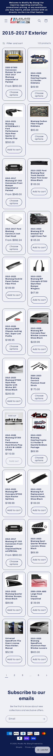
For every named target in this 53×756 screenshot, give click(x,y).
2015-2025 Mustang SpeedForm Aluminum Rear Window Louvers (39, 643)
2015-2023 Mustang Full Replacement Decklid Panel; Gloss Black (38, 494)
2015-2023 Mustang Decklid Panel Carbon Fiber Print (13, 280)
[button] (6, 20)
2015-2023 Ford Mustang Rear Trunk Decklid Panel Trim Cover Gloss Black (39, 175)
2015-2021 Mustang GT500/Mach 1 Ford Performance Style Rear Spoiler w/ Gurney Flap (12, 129)
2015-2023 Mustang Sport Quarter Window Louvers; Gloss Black (39, 543)
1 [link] (6, 675)
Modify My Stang (25, 743)
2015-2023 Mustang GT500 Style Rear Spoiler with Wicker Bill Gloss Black (13, 384)
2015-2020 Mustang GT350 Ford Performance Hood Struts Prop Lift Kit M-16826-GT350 (13, 442)
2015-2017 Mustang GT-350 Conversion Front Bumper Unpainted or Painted (13, 184)
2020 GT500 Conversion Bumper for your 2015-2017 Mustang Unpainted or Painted (13, 74)
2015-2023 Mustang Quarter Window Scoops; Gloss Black (13, 595)
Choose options (13, 93)
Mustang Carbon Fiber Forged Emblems (39, 123)
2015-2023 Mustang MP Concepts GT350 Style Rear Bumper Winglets (39, 282)
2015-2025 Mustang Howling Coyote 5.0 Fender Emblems (38, 78)
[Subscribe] (44, 718)
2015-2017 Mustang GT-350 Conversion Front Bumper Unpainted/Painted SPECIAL (13, 545)
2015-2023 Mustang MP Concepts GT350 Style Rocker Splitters (13, 494)
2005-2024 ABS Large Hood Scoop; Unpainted (38, 595)
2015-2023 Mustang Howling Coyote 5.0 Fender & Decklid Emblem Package (39, 441)
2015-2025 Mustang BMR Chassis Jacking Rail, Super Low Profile (13, 331)
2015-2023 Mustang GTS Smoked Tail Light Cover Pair (39, 232)
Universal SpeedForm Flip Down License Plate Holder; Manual (13, 643)
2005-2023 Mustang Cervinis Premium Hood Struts (38, 380)
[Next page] (46, 675)
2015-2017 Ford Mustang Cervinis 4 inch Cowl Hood (13, 232)
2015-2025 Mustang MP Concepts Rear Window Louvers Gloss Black (39, 333)
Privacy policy (31, 747)
